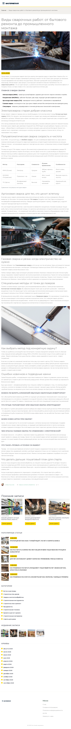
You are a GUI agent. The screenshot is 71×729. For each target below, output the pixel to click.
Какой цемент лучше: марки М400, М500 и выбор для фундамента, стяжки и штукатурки (11, 520)
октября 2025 (8, 680)
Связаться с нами (48, 716)
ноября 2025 (7, 677)
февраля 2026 (8, 667)
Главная (3, 10)
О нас (44, 704)
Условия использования (50, 707)
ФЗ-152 (45, 713)
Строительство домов (11, 594)
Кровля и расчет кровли (12, 613)
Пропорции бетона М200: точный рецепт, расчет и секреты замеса (35, 541)
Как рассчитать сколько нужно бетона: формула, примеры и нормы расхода (59, 520)
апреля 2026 (7, 661)
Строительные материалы (12, 616)
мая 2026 (6, 658)
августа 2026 (8, 649)
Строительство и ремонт (12, 603)
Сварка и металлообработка (27, 484)
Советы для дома (9, 619)
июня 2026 (7, 655)
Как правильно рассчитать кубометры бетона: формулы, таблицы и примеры (39, 577)
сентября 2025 (8, 683)
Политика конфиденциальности (53, 710)
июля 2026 (7, 652)
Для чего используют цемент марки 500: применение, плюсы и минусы (36, 559)
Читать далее (6, 523)
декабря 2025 (8, 673)
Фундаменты (8, 607)
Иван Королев (10, 484)
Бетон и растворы (9, 591)
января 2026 (7, 670)
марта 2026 (7, 664)
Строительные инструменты (13, 600)
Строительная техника (11, 610)
